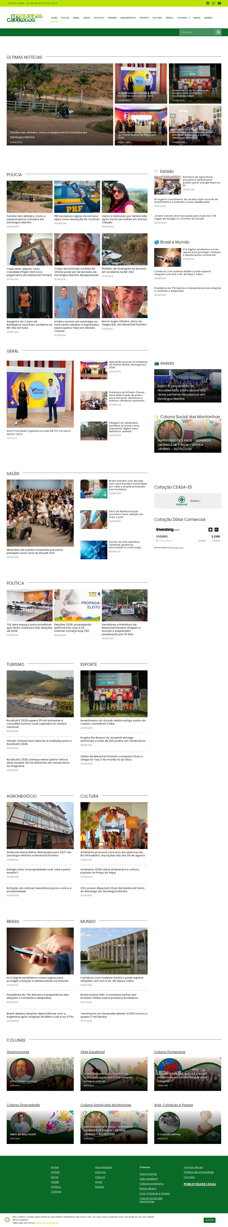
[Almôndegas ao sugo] (40, 1074)
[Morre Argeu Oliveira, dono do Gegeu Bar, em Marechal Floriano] (125, 313)
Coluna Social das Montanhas (151, 1199)
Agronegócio (103, 1167)
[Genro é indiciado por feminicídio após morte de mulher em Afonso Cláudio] (125, 206)
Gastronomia (148, 1174)
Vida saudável (149, 1179)
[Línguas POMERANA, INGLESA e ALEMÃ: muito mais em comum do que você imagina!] (187, 1074)
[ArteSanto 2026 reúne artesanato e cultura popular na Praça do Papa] (114, 873)
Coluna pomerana (151, 1184)
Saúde (55, 1182)
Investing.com (177, 547)
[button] (187, 500)
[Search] (218, 32)
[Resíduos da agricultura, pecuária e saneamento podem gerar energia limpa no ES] (187, 185)
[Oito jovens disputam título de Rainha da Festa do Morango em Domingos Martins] (114, 892)
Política (56, 1187)
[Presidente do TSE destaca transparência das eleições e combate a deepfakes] (40, 998)
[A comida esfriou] (187, 1127)
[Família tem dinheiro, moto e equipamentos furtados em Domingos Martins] (30, 206)
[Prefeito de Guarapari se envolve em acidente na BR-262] (125, 258)
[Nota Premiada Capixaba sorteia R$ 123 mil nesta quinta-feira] (40, 402)
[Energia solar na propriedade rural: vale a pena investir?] (40, 873)
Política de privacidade (199, 1172)
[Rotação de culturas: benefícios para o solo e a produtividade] (40, 892)
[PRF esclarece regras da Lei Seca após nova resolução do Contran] (77, 206)
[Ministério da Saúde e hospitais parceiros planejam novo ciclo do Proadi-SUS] (40, 521)
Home (55, 1167)
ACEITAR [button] (209, 1220)
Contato (189, 1177)
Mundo (99, 1187)
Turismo (56, 1192)
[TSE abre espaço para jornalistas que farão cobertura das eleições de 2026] (30, 616)
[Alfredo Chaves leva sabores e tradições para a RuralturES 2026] (40, 744)
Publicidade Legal (200, 1184)
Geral (54, 1177)
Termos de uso (193, 1167)
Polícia (55, 1172)
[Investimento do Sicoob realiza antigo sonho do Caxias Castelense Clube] (114, 701)
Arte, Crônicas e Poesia (155, 1193)
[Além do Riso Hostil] (40, 1127)
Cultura (100, 1177)
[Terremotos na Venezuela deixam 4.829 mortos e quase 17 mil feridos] (114, 1017)
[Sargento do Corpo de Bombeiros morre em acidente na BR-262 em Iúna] (30, 313)
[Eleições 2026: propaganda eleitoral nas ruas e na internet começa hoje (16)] (77, 616)
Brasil (98, 1182)
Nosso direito (148, 1188)
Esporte (100, 1172)
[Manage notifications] (7, 1219)
